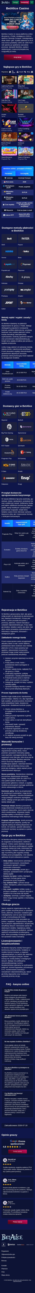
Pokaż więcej (17, 1222)
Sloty (28, 72)
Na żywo (13, 71)
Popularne (5, 72)
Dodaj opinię (17, 1151)
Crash (21, 72)
